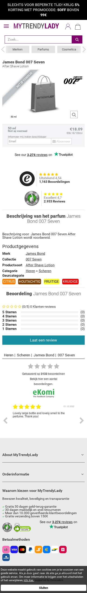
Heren (30, 271)
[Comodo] (22, 527)
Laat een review (43, 340)
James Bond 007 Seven (23, 62)
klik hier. (29, 580)
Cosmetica (69, 49)
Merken (18, 49)
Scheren (45, 271)
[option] (43, 420)
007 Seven (59, 234)
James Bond (40, 234)
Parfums (43, 49)
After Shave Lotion (40, 265)
